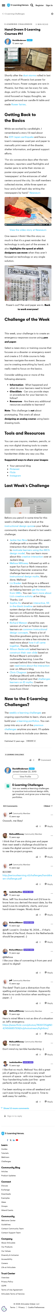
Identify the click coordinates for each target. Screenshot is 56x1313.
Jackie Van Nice (18, 540)
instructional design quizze (19, 526)
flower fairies (18, 104)
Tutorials (5, 1153)
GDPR (3, 1286)
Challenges (6, 1161)
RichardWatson (16, 922)
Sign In (49, 5)
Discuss (4, 1185)
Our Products (7, 1247)
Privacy (21, 1307)
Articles (4, 1171)
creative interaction (32, 556)
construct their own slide (23, 652)
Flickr (13, 472)
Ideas (3, 1202)
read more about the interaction (32, 665)
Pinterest (14, 469)
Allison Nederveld (19, 649)
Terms (12, 1307)
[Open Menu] (52, 14)
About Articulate (8, 1243)
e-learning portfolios (28, 720)
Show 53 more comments (16, 1108)
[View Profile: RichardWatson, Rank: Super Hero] (5, 924)
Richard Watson (18, 622)
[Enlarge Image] (28, 59)
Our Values (6, 1251)
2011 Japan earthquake (21, 136)
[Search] (31, 5)
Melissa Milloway (19, 563)
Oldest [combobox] (48, 806)
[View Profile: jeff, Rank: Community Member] (5, 814)
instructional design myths (24, 576)
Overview (5, 1277)
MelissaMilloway (16, 834)
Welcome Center (8, 1220)
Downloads (6, 1194)
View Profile (25, 776)
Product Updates (8, 1175)
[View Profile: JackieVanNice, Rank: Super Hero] (5, 893)
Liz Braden (15, 583)
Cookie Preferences (36, 1307)
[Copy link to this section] (28, 121)
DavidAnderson (19, 40)
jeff (10, 813)
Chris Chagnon (18, 672)
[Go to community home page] (18, 5)
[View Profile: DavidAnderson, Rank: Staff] (8, 41)
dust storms (29, 75)
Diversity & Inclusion (10, 1255)
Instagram (15, 475)
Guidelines (6, 1224)
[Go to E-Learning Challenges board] (8, 786)
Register (40, 5)
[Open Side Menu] (3, 5)
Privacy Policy (7, 1281)
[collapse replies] (28, 811)
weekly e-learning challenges (25, 712)
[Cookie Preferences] (4, 1308)
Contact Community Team (12, 1228)
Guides (4, 1149)
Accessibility (6, 1259)
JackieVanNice (15, 892)
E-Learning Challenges (15, 14)
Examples (5, 1198)
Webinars (5, 1157)
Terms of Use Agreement (12, 1290)
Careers (4, 1263)
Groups (4, 1206)
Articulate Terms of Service (12, 1294)
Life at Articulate (8, 1267)
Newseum (35, 192)
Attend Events (7, 1210)
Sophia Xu (15, 602)
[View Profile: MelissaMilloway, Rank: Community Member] (5, 835)
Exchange (5, 1190)
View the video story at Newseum (28, 229)
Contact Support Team (11, 1232)
